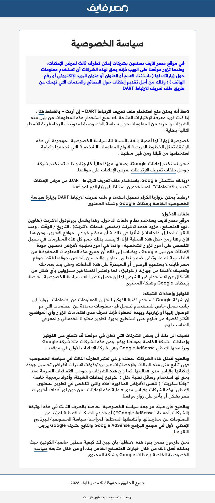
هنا (41, 111)
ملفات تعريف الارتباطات (153, 169)
